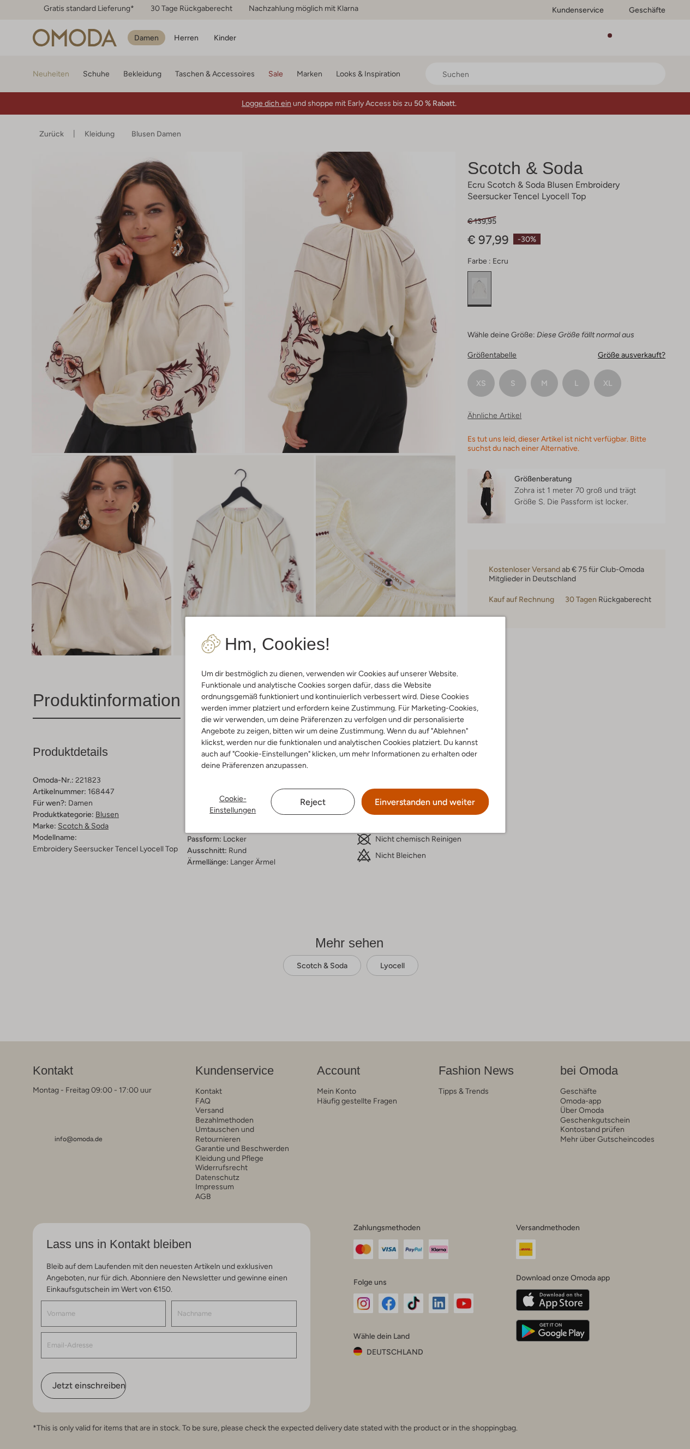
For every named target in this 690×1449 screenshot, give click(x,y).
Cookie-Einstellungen (232, 804)
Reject (313, 802)
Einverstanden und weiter (425, 802)
